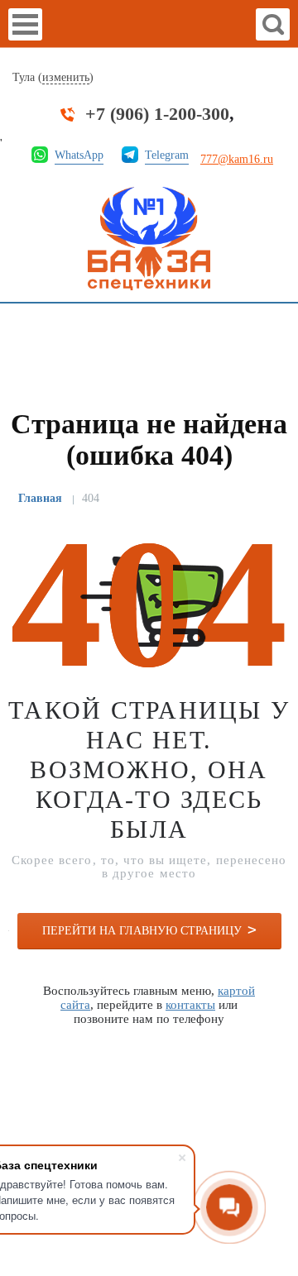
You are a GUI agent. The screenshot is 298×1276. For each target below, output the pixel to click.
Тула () (53, 77)
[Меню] (25, 24)
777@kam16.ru (236, 159)
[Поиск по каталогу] (273, 24)
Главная (40, 498)
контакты (190, 1004)
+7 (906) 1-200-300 (157, 114)
